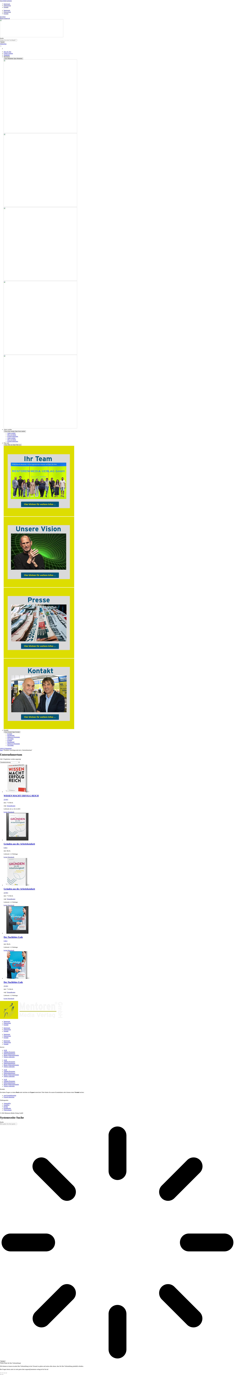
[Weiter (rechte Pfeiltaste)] (2, 1374)
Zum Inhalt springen (6, 1)
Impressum (7, 4)
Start (1, 750)
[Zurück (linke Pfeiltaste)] (0, 1374)
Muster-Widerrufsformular (11, 1055)
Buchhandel (10, 735)
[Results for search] (117, 1242)
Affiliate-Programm (9, 1052)
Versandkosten (11, 806)
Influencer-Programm (13, 737)
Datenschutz (7, 5)
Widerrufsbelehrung (9, 1053)
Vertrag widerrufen (9, 1057)
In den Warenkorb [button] (9, 812)
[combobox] (8, 1124)
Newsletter (10, 739)
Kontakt (6, 7)
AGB (5, 1050)
